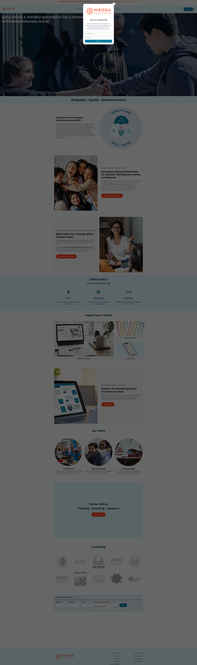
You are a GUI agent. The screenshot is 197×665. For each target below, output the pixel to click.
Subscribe (98, 41)
